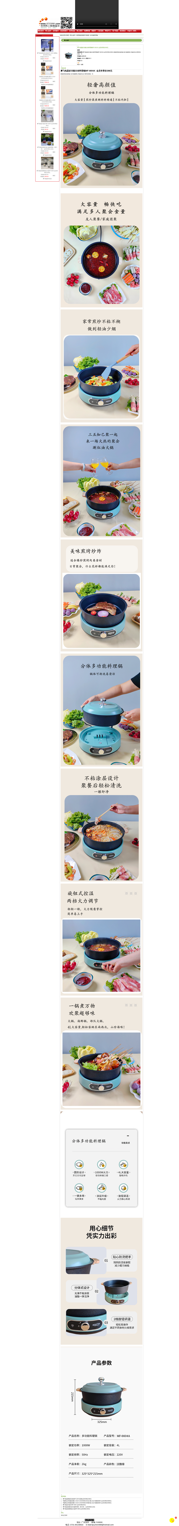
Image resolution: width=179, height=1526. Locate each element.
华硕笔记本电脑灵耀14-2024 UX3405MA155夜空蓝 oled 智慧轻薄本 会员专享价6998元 (87, 1503)
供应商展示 (64, 31)
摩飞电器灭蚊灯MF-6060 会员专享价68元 (74, 1505)
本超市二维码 (131, 31)
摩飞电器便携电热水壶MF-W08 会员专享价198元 (76, 1509)
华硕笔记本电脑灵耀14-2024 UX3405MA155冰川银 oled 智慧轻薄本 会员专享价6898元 (87, 1501)
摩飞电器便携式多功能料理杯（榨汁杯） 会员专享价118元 (79, 1507)
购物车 (94, 31)
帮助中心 (108, 31)
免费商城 (87, 31)
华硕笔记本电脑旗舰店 (47, 84)
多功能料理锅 (94, 35)
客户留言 (115, 31)
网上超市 (48, 31)
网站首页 (41, 31)
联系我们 (123, 31)
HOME (67, 35)
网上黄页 (79, 31)
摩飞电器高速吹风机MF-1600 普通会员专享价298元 (77, 1499)
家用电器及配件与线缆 (83, 35)
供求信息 (72, 31)
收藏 (82, 64)
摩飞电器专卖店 (47, 61)
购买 (54, 58)
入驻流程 (100, 31)
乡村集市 (56, 31)
